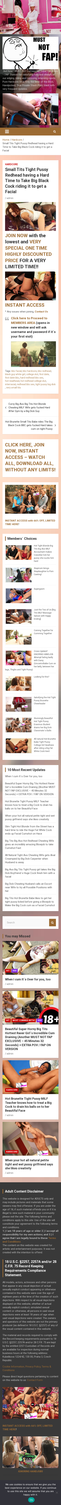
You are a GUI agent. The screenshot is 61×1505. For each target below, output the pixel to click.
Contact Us (41, 311)
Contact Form (35, 1380)
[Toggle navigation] (7, 131)
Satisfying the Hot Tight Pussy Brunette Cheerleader (45, 700)
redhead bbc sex (25, 384)
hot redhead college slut (33, 381)
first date (44, 374)
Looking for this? (41, 677)
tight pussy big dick (45, 384)
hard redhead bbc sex (31, 377)
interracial (10, 384)
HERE (15, 524)
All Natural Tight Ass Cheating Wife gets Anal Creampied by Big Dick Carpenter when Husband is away (30, 859)
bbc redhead (44, 371)
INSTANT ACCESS (24, 305)
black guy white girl (15, 374)
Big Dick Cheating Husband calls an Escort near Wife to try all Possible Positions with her (28, 887)
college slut (32, 374)
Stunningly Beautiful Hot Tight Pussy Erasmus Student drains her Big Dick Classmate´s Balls (43, 724)
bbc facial (16, 371)
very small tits (13, 387)
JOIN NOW (16, 235)
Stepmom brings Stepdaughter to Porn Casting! (44, 571)
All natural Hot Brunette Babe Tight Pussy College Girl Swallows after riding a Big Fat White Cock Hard (45, 745)
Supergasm (39, 589)
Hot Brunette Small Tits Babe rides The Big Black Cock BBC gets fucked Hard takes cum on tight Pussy (29, 425)
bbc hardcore (30, 371)
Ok (31, 1500)
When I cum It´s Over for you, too (23, 776)
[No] (56, 1492)
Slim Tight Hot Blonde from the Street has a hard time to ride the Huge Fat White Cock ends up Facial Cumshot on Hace (29, 830)
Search (52, 922)
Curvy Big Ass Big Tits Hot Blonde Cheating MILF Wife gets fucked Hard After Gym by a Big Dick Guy (29, 407)
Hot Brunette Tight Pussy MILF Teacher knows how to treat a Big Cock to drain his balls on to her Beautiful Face (28, 805)
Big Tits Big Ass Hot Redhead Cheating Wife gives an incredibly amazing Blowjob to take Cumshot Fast (29, 844)
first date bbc (12, 377)
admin (10, 198)
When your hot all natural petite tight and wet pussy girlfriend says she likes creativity (29, 1164)
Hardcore (11, 164)
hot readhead (12, 381)
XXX (15, 970)
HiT (8, 970)
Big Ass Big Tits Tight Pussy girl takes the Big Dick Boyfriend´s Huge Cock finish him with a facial (30, 873)
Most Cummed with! (24, 1020)
